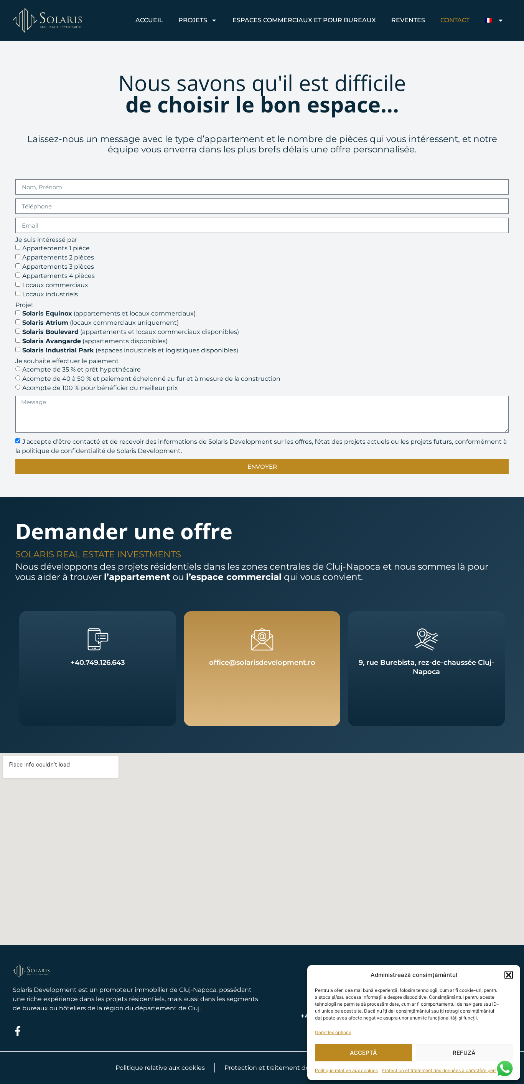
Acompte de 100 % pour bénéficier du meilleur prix (100, 388)
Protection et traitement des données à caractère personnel (445, 1070)
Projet (24, 305)
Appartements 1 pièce (56, 248)
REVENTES (408, 20)
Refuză (464, 1052)
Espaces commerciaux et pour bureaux (304, 20)
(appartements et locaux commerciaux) (109, 313)
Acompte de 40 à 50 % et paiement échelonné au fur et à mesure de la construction (151, 378)
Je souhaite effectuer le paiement (67, 361)
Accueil (149, 20)
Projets (192, 20)
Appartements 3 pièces (58, 266)
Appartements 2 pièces (58, 257)
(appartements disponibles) (95, 341)
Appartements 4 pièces (58, 275)
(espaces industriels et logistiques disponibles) (130, 350)
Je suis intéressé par (46, 240)
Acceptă (363, 1052)
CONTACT (455, 20)
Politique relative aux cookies (346, 1070)
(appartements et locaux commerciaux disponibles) (130, 331)
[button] (508, 975)
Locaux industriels (50, 294)
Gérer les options (333, 1032)
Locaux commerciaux (55, 285)
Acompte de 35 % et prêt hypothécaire (81, 369)
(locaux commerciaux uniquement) (100, 322)
